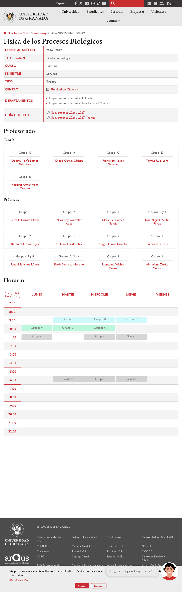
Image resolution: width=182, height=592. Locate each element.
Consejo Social (80, 556)
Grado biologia (39, 33)
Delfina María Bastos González (24, 162)
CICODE (146, 551)
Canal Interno (114, 537)
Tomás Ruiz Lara (157, 160)
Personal (117, 12)
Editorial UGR (114, 556)
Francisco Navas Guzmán (113, 162)
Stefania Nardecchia (69, 244)
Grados (26, 33)
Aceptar (82, 585)
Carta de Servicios (82, 546)
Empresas (137, 12)
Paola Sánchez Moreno (69, 264)
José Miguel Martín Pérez (157, 221)
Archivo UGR (114, 551)
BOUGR (146, 546)
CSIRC (40, 556)
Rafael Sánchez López (25, 264)
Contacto (114, 21)
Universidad (70, 12)
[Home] (25, 16)
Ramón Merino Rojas (25, 244)
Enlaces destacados (53, 526)
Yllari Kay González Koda (69, 221)
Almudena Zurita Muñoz (157, 266)
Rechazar (98, 585)
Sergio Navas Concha (113, 244)
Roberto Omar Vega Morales (24, 186)
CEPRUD (42, 546)
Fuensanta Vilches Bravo (113, 266)
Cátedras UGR (114, 546)
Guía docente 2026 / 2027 (68, 112)
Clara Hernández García (113, 221)
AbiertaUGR (79, 551)
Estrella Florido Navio (25, 220)
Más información (18, 580)
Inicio (5, 33)
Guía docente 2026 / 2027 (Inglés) (73, 117)
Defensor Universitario (85, 537)
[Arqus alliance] (17, 559)
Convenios (43, 551)
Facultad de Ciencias (64, 89)
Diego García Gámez (69, 160)
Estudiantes (95, 12)
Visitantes (158, 12)
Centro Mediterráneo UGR (157, 537)
